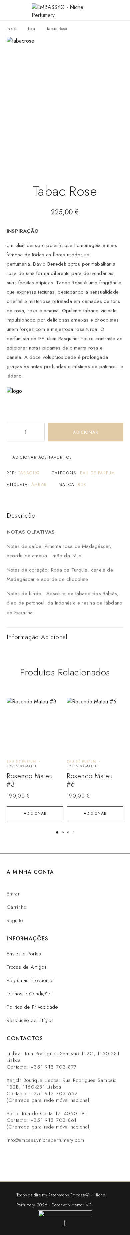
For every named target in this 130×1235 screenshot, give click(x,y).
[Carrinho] (120, 10)
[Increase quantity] (39, 432)
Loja (31, 29)
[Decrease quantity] (12, 432)
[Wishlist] (15, 706)
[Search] (110, 10)
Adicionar (85, 432)
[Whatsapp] (30, 1164)
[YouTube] (70, 1164)
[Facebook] (50, 1164)
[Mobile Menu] (13, 10)
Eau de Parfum (97, 473)
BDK (82, 485)
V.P (89, 1205)
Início (12, 29)
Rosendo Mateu (22, 766)
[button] (35, 813)
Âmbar (39, 485)
